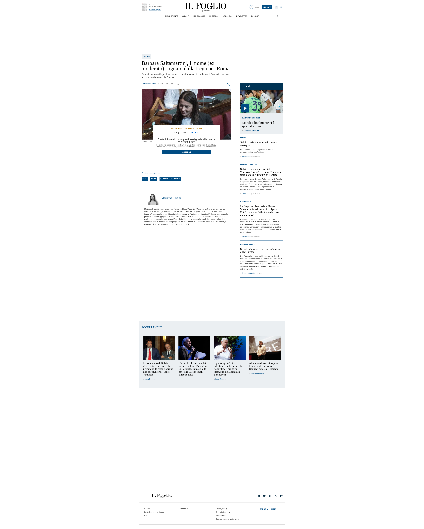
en (281, 7)
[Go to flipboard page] (281, 496)
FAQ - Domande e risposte (154, 512)
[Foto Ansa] (261, 101)
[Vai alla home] (205, 7)
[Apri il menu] (146, 16)
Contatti (147, 509)
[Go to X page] (270, 496)
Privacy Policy (221, 509)
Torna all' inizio (268, 509)
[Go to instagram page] (276, 496)
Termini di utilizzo (223, 512)
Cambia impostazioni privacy (227, 519)
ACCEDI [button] (195, 132)
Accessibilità (221, 516)
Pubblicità (184, 509)
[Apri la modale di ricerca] (278, 16)
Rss (145, 516)
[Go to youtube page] (264, 496)
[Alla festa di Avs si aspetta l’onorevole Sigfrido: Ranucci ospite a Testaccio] (265, 348)
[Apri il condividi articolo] (228, 83)
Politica (146, 56)
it (276, 7)
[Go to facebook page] (259, 496)
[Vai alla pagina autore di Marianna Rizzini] (151, 198)
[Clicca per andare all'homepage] (162, 496)
